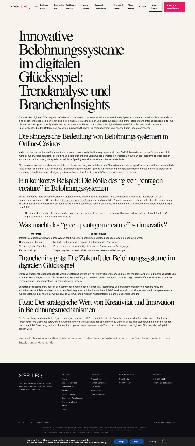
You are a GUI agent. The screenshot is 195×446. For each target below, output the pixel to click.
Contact (142, 7)
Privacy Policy (96, 379)
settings (103, 443)
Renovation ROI (68, 387)
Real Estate (66, 390)
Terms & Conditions (98, 383)
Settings (153, 441)
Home (35, 7)
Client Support (125, 383)
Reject (136, 441)
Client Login (154, 6)
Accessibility (96, 390)
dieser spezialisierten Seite (76, 200)
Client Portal (124, 379)
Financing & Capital (70, 402)
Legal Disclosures (98, 394)
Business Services (69, 383)
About (64, 406)
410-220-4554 (159, 379)
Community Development (72, 398)
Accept (121, 441)
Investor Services (69, 394)
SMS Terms (95, 387)
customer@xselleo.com (162, 383)
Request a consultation (173, 6)
